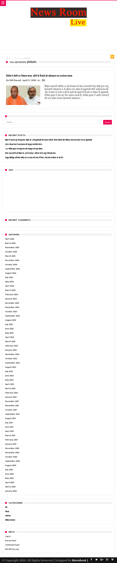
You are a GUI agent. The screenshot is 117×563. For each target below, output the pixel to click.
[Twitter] (96, 559)
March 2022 (10, 388)
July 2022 (9, 371)
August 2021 (10, 418)
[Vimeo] (112, 559)
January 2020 (11, 491)
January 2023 (11, 350)
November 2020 (12, 452)
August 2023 (10, 320)
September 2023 (12, 315)
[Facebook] (91, 559)
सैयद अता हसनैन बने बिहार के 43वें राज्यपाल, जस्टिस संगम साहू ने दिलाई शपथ (30, 153)
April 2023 (9, 337)
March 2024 (10, 290)
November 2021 (12, 405)
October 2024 (11, 264)
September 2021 (12, 414)
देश (43, 80)
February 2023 (11, 345)
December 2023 (12, 303)
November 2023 (12, 307)
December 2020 (12, 448)
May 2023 (9, 333)
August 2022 (10, 367)
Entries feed (10, 540)
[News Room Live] (58, 3)
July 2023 (9, 324)
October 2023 (11, 311)
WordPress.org (12, 549)
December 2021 (12, 401)
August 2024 (10, 273)
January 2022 (11, 397)
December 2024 (12, 260)
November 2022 (12, 354)
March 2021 (10, 435)
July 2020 (9, 469)
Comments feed (12, 544)
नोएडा (7, 511)
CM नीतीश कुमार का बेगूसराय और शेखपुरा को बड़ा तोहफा (24, 148)
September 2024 (12, 268)
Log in (8, 536)
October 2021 (11, 409)
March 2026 (10, 243)
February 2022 (11, 392)
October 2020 (11, 456)
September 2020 (12, 461)
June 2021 (9, 427)
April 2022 (9, 384)
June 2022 (9, 375)
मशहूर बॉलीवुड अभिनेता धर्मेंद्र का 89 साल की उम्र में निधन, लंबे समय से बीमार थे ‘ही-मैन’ (34, 157)
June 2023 (9, 328)
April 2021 (9, 431)
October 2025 (11, 251)
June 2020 (9, 474)
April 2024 (9, 286)
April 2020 (9, 482)
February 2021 (11, 439)
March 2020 (10, 486)
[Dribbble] (107, 559)
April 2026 (9, 239)
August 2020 (10, 465)
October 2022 (11, 358)
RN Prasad (15, 80)
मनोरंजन (8, 515)
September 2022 (12, 362)
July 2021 (9, 422)
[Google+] (102, 559)
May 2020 (9, 478)
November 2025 (12, 247)
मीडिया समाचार (10, 520)
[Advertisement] (58, 39)
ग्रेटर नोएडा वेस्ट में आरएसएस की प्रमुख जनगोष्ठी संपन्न (23, 144)
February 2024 (11, 294)
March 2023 (10, 341)
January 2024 (11, 298)
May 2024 (9, 281)
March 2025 (10, 256)
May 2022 (9, 380)
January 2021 (11, 444)
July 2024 (9, 277)
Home (8, 58)
